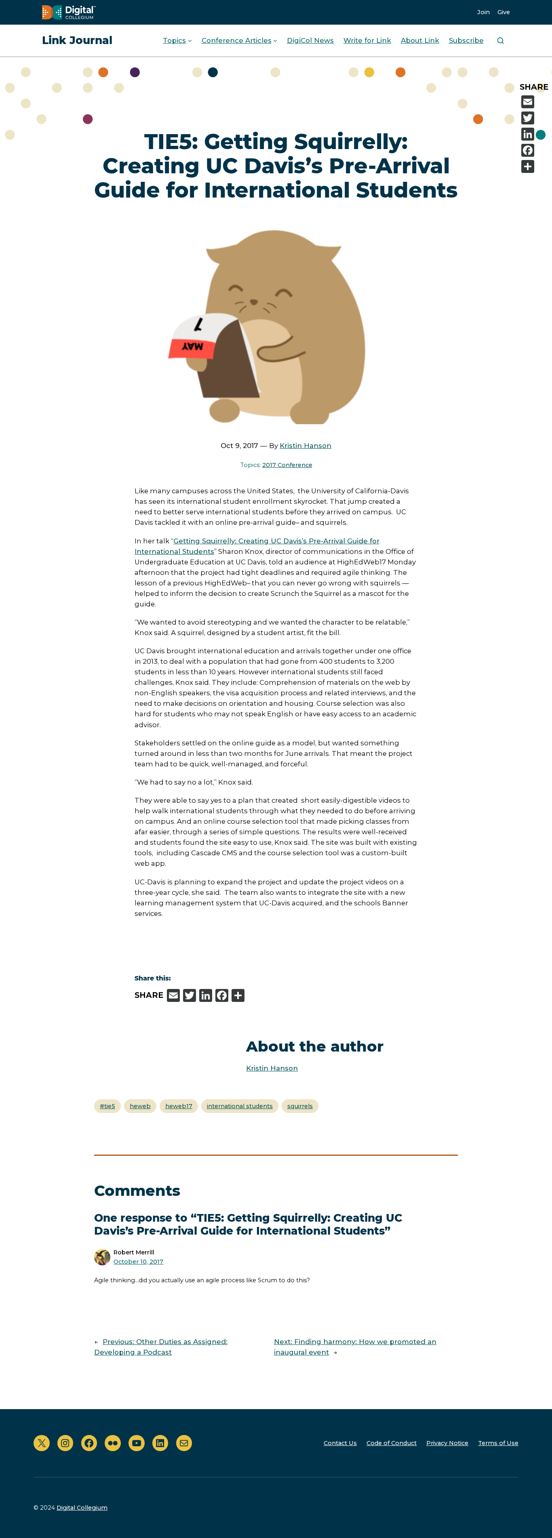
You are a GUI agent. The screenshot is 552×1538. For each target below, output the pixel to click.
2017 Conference (287, 465)
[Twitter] (535, 118)
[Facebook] (535, 150)
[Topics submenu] (190, 40)
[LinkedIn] (535, 134)
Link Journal (77, 40)
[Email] (535, 102)
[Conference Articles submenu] (275, 40)
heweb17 (178, 1106)
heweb (140, 1106)
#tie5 (107, 1106)
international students (240, 1106)
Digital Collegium (82, 1507)
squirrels (300, 1106)
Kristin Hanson (305, 446)
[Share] (535, 166)
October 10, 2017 (138, 1261)
